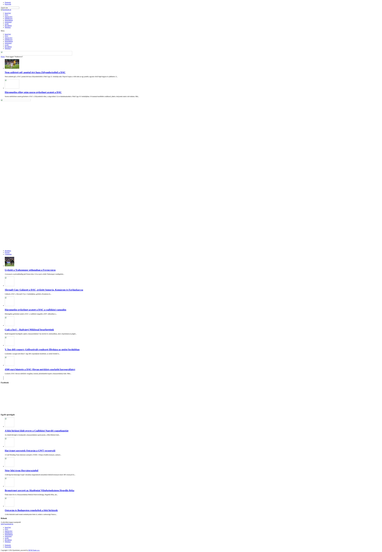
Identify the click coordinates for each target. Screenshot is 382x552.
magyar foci (8, 17)
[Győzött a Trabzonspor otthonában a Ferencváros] (9, 266)
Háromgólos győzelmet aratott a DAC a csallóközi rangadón (35, 309)
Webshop (8, 27)
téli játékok (8, 25)
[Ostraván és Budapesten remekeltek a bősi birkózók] (9, 506)
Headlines (8, 251)
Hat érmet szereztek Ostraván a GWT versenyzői (30, 450)
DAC (6, 15)
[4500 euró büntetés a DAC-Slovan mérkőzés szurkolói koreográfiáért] (9, 365)
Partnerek (8, 2)
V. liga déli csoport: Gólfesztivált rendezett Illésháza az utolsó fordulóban (42, 349)
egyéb (7, 24)
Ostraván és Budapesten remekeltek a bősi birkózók (31, 510)
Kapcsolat (8, 4)
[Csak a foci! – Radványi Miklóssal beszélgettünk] (9, 325)
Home (3, 57)
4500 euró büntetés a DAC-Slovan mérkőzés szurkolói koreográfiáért (40, 369)
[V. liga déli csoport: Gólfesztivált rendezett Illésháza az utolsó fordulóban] (9, 345)
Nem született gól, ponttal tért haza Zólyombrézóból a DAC (35, 72)
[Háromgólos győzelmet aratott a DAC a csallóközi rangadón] (9, 305)
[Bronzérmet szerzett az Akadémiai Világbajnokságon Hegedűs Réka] (9, 486)
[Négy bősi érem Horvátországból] (9, 466)
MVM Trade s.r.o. (34, 550)
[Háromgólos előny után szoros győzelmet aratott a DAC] (12, 88)
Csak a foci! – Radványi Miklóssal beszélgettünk (29, 329)
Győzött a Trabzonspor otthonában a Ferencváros (30, 270)
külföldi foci (8, 18)
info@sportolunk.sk (7, 524)
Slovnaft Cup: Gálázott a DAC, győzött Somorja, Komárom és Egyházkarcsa (44, 289)
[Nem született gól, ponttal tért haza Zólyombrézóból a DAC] (12, 68)
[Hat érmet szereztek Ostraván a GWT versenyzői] (9, 446)
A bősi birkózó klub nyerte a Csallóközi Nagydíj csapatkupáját (36, 430)
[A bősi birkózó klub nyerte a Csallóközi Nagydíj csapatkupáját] (9, 426)
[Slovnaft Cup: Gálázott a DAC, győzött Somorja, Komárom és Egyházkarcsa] (9, 285)
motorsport (8, 22)
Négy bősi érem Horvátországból (21, 470)
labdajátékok (9, 20)
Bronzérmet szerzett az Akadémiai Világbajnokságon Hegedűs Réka (39, 490)
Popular (7, 252)
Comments (8, 254)
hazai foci (8, 13)
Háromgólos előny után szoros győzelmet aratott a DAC (33, 92)
